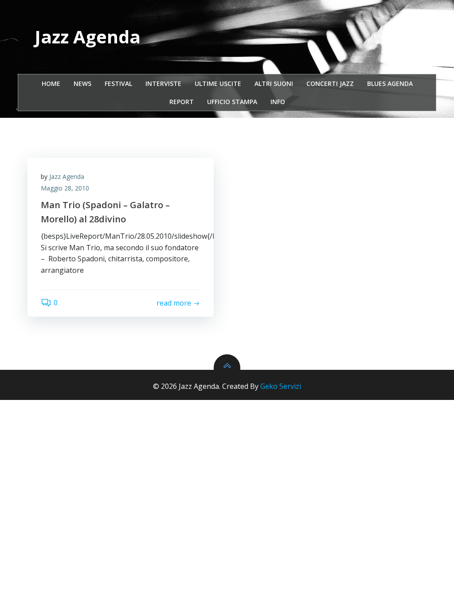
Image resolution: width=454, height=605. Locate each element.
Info (277, 101)
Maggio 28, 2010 (65, 188)
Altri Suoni (273, 83)
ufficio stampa (232, 101)
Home (51, 83)
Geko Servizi (280, 386)
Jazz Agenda (66, 176)
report (181, 101)
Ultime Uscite (218, 83)
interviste (163, 83)
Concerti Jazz (330, 83)
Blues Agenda (390, 83)
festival (118, 83)
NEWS (82, 83)
